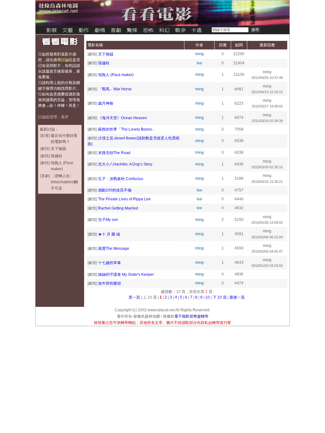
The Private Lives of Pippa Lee (124, 199)
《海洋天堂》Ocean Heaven (122, 118)
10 (207, 297)
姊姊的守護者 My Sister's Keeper (126, 274)
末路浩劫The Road (114, 153)
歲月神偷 (105, 103)
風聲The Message (113, 248)
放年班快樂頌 (109, 283)
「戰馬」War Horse (115, 89)
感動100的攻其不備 (114, 190)
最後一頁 (237, 297)
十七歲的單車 (109, 263)
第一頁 (134, 297)
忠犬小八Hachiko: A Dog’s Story (125, 164)
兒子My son (108, 219)
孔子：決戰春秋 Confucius (120, 179)
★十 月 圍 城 (109, 234)
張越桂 (103, 63)
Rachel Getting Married (118, 208)
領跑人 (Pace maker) (116, 75)
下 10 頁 (220, 297)
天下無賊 (105, 54)
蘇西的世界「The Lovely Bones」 (127, 129)
